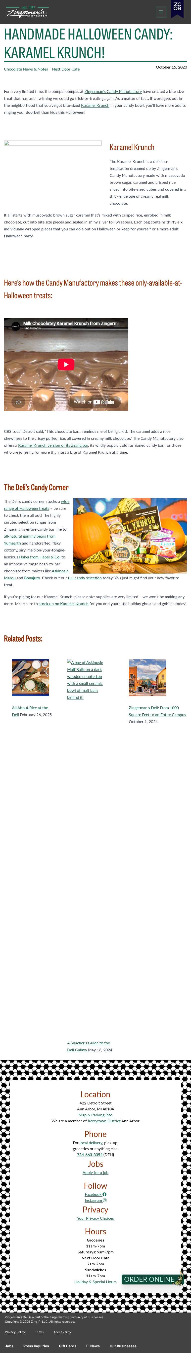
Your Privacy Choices (95, 1218)
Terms (39, 1332)
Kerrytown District (104, 1121)
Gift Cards (67, 1346)
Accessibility (62, 1332)
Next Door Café (66, 69)
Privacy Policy (15, 1332)
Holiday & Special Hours (95, 1281)
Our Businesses (123, 1346)
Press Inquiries (36, 1346)
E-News (93, 1346)
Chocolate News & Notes (26, 69)
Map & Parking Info (95, 1115)
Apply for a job (95, 1172)
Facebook (93, 1194)
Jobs (9, 1346)
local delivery (91, 1142)
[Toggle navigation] (161, 12)
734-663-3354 (89, 1154)
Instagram (94, 1200)
